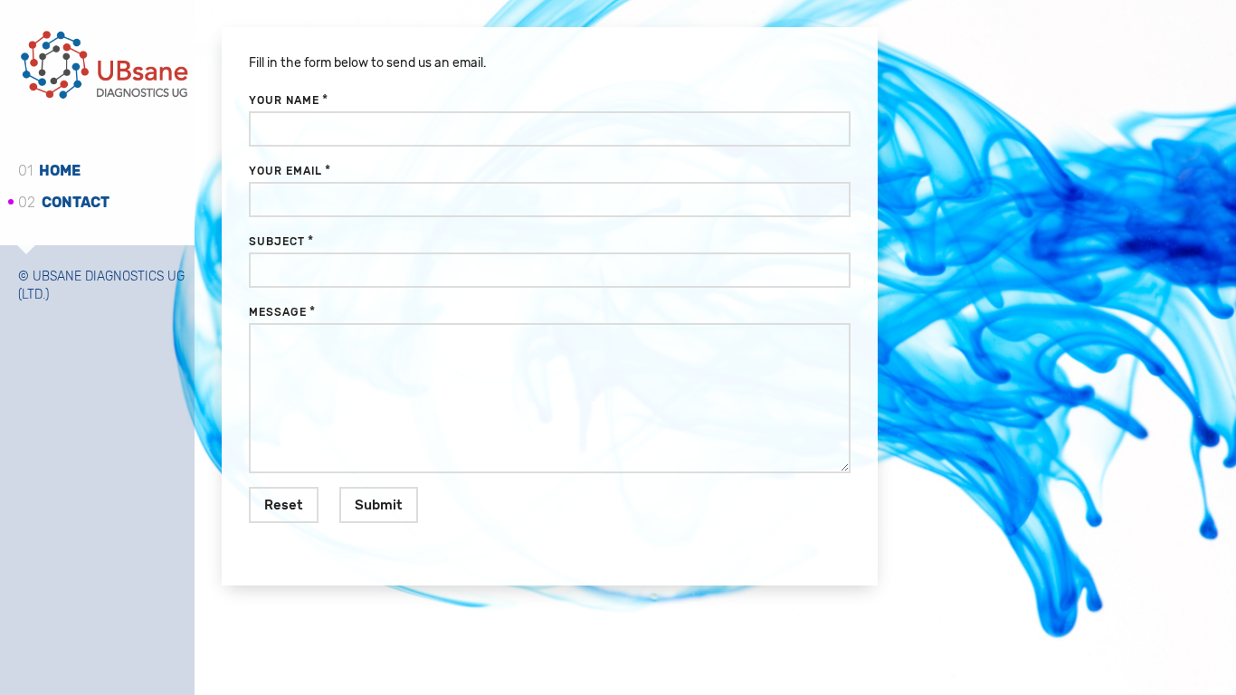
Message (278, 312)
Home (49, 170)
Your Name (284, 100)
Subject (277, 241)
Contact (63, 202)
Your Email (285, 171)
